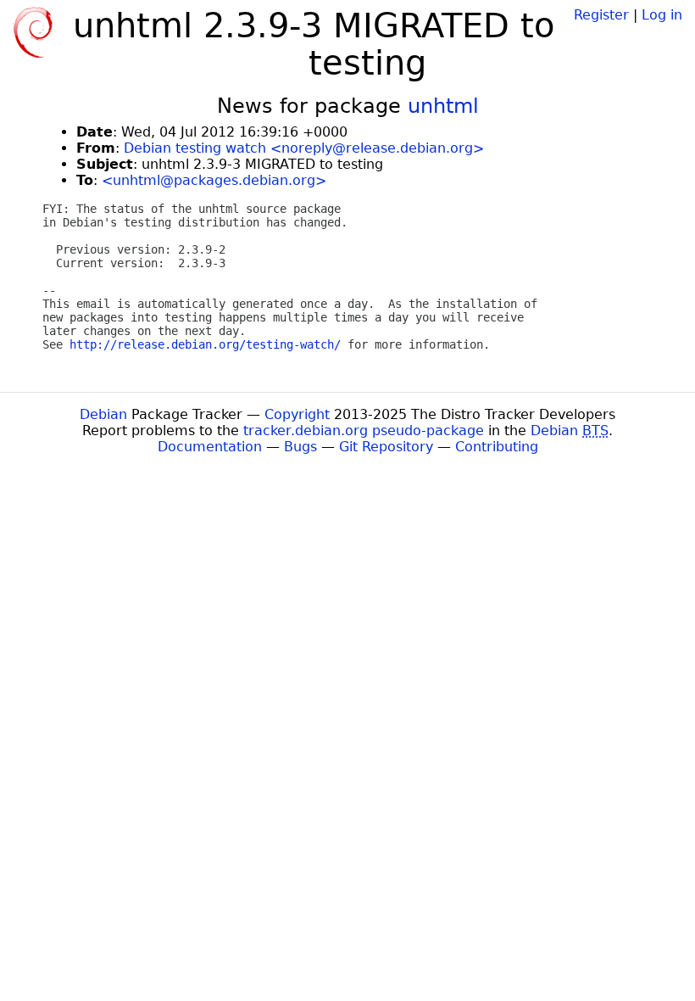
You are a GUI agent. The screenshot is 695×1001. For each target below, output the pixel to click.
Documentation (210, 447)
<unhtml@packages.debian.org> (214, 180)
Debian (103, 414)
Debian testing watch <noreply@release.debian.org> (304, 148)
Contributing (496, 447)
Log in (662, 15)
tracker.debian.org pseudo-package (363, 430)
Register (601, 15)
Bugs (300, 447)
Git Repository (386, 447)
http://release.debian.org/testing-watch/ (205, 344)
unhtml (443, 106)
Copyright (297, 414)
